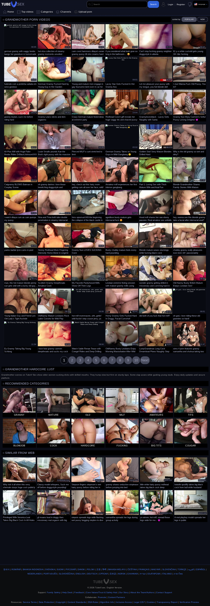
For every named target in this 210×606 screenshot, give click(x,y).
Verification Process (189, 602)
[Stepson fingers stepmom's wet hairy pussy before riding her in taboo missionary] (88, 473)
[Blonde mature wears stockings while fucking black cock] (155, 238)
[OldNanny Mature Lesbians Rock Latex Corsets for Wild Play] (54, 304)
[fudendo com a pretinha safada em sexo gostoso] (20, 72)
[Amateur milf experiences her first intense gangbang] (122, 172)
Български (154, 574)
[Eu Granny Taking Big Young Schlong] (20, 337)
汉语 (98, 569)
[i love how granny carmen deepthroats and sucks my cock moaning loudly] (54, 337)
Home (10, 12)
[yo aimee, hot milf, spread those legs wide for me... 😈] (156, 505)
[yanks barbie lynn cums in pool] (20, 238)
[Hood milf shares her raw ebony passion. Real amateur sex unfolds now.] (155, 205)
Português (50, 574)
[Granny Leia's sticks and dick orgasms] (54, 105)
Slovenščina (66, 574)
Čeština (132, 569)
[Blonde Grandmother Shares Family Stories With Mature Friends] (189, 172)
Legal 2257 (139, 602)
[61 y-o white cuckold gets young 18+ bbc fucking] (189, 39)
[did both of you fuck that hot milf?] (155, 304)
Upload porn (85, 12)
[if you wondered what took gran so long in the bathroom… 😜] (122, 39)
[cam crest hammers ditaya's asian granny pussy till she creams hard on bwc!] (88, 39)
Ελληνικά (132, 574)
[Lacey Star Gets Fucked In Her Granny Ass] (122, 72)
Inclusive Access (124, 602)
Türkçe (182, 569)
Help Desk (67, 592)
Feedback (79, 592)
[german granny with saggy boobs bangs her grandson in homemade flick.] (20, 39)
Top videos (27, 12)
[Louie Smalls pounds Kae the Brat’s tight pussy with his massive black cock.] (54, 140)
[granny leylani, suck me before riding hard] (20, 105)
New (202, 19)
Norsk (121, 574)
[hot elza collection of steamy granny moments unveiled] (54, 39)
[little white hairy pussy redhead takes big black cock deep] (156, 473)
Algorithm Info (107, 602)
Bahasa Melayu (117, 569)
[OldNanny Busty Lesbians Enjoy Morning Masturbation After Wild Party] (122, 337)
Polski (91, 569)
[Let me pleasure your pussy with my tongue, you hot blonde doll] (155, 72)
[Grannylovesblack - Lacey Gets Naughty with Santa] (155, 105)
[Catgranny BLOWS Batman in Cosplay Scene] (20, 172)
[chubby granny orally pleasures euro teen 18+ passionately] (189, 238)
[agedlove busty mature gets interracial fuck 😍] (122, 205)
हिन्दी (104, 569)
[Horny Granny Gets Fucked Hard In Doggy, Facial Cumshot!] (122, 304)
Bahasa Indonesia (33, 569)
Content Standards (77, 602)
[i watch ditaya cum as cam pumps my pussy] (20, 205)
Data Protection (46, 602)
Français (144, 569)
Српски (103, 574)
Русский (71, 569)
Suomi (60, 569)
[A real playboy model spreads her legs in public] (190, 505)
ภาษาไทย (178, 574)
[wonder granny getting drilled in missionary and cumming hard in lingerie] (155, 271)
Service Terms (30, 602)
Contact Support (164, 592)
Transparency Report (167, 602)
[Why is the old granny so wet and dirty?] (189, 140)
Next (145, 360)
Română (16, 569)
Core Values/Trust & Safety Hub (101, 592)
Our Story (124, 592)
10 (136, 360)
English (80, 574)
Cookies (151, 602)
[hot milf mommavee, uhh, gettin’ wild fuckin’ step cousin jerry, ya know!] (88, 304)
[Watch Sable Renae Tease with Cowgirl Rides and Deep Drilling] (88, 337)
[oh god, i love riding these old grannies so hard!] (189, 304)
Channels (65, 12)
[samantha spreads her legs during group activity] (122, 505)
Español (200, 569)
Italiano (167, 574)
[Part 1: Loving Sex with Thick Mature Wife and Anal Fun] (155, 172)
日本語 (113, 574)
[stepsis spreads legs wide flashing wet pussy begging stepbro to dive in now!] (88, 505)
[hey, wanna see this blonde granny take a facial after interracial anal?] (189, 205)
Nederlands (34, 574)
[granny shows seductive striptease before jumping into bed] (122, 473)
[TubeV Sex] (12, 4)
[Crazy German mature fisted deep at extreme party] (88, 105)
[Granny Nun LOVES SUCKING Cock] (88, 238)
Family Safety (53, 592)
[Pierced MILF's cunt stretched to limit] (88, 140)
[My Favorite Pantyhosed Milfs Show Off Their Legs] (88, 271)
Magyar (155, 569)
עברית (143, 574)
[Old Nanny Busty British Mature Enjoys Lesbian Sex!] (189, 271)
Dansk (81, 569)
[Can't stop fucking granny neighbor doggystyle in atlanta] (155, 39)
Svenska (50, 569)
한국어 (6, 569)
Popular (189, 19)
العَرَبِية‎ (191, 569)
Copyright (60, 602)
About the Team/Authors (142, 592)
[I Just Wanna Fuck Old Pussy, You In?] (189, 72)
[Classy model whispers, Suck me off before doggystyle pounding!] (53, 473)
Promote (102, 597)
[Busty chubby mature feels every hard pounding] (122, 238)
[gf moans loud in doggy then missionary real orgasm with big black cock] (53, 505)
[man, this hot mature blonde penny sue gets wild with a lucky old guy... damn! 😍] (20, 271)
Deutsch (92, 574)
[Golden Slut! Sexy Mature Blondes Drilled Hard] (155, 140)
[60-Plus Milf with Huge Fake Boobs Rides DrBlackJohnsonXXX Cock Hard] (20, 140)
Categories (47, 12)
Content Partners (116, 597)
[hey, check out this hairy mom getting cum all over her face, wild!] (88, 172)
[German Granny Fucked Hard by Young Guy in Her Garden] (54, 72)
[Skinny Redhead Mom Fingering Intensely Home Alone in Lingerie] (54, 238)
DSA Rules (93, 602)
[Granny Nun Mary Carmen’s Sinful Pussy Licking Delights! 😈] (189, 105)
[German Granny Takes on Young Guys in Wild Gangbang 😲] (122, 140)
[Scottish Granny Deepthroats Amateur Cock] (54, 271)
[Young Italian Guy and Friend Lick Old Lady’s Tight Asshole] (20, 304)
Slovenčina (169, 569)
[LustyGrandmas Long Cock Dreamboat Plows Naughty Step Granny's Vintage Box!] (155, 337)
